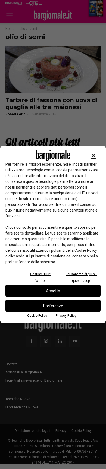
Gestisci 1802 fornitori (40, 277)
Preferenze (53, 305)
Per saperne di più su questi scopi (81, 277)
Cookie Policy (37, 316)
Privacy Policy (66, 316)
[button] (93, 155)
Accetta (53, 290)
